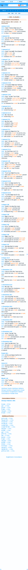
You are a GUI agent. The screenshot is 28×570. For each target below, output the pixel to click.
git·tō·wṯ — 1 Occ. (6, 433)
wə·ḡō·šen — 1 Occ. (7, 422)
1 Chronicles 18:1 (6, 294)
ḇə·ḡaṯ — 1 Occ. (6, 412)
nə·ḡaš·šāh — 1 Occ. (7, 425)
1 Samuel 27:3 (5, 129)
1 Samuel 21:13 (6, 113)
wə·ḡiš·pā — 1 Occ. (7, 423)
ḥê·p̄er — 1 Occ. (6, 444)
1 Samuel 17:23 (6, 83)
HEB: (2, 28)
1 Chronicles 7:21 (6, 269)
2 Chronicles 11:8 (6, 331)
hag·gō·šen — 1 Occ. (7, 420)
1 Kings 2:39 (5, 204)
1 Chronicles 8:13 (6, 284)
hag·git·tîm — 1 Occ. (7, 449)
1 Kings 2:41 (5, 244)
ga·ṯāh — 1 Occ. (6, 407)
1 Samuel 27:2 (5, 119)
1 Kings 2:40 (5, 224)
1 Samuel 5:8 (5, 36)
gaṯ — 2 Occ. (5, 432)
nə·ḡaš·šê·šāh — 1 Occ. (8, 427)
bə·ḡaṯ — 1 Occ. (6, 430)
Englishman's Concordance (14, 457)
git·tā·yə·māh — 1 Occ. (8, 451)
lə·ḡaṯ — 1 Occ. (5, 409)
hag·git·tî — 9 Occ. (6, 447)
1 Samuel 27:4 (5, 139)
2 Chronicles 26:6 (6, 341)
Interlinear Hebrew (17, 388)
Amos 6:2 (4, 363)
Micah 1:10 (4, 378)
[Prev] (2, 257)
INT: (2, 33)
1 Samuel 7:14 (5, 59)
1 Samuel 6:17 (5, 49)
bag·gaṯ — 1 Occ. (6, 428)
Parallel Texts (14, 393)
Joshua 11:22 (5, 26)
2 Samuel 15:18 (6, 171)
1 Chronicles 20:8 (6, 320)
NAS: (2, 29)
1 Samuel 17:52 (6, 94)
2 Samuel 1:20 (5, 161)
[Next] (26, 257)
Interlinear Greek (6, 388)
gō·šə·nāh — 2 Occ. (7, 418)
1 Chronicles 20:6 (6, 306)
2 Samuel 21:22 (6, 193)
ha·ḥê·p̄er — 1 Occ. (7, 446)
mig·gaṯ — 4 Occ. (6, 411)
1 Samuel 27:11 (6, 149)
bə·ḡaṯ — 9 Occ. (6, 404)
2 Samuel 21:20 (6, 181)
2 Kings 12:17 (5, 258)
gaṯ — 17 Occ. (5, 406)
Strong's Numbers (6, 390)
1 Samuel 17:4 (5, 73)
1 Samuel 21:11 (6, 106)
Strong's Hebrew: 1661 (8, 400)
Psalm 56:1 (4, 353)
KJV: (2, 31)
